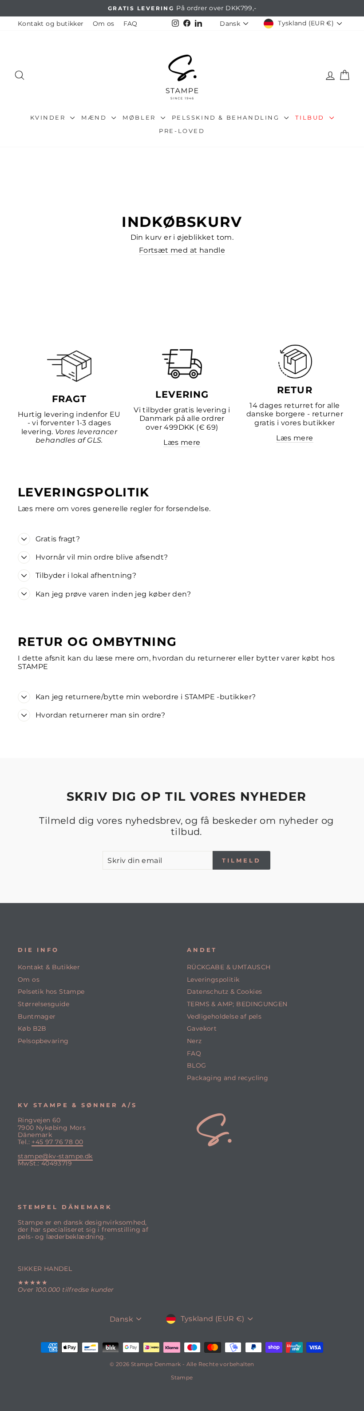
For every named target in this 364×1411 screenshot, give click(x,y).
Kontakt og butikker (51, 23)
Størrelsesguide (43, 1004)
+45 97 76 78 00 (57, 1141)
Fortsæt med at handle (182, 250)
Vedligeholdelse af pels (224, 1016)
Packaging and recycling (227, 1077)
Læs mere (181, 442)
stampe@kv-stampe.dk (55, 1156)
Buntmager (37, 1016)
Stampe (182, 1377)
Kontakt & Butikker (49, 967)
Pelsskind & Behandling (227, 117)
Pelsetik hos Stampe (51, 991)
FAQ (130, 23)
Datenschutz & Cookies (224, 991)
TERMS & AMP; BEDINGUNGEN (237, 1004)
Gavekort (202, 1028)
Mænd (95, 117)
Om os (104, 23)
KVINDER (49, 117)
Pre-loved (182, 130)
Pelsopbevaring (43, 1040)
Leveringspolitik (213, 979)
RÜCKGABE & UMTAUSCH (229, 967)
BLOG (196, 1065)
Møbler (140, 117)
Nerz (194, 1040)
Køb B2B (32, 1028)
